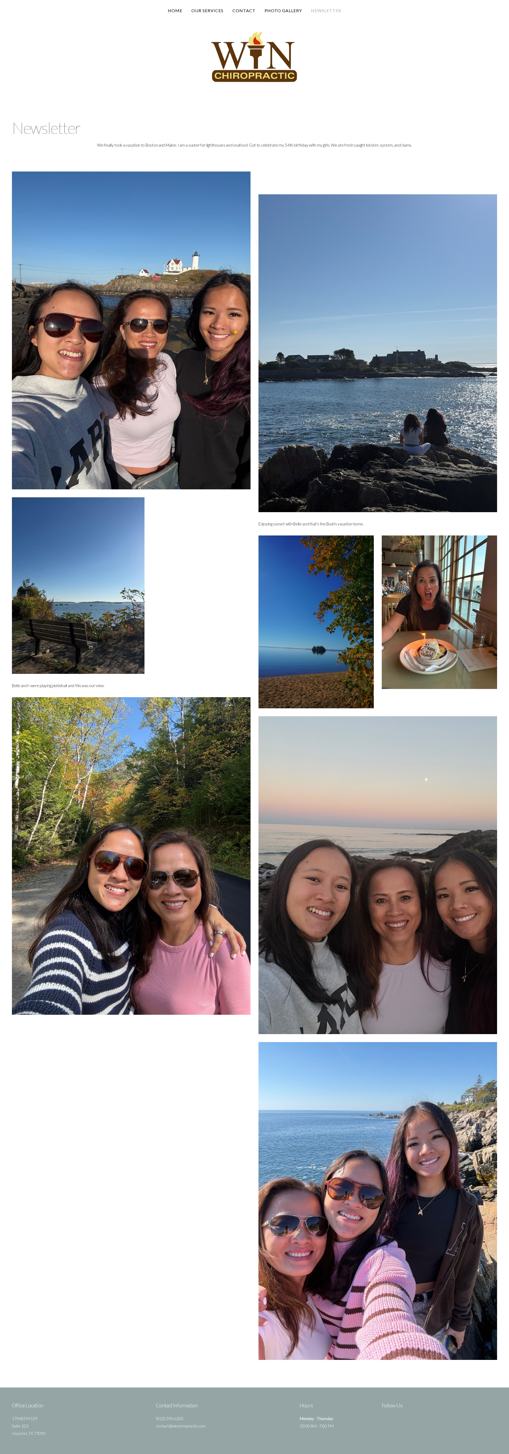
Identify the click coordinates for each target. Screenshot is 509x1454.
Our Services (207, 10)
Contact (244, 10)
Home (175, 10)
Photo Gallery (283, 10)
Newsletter (326, 10)
